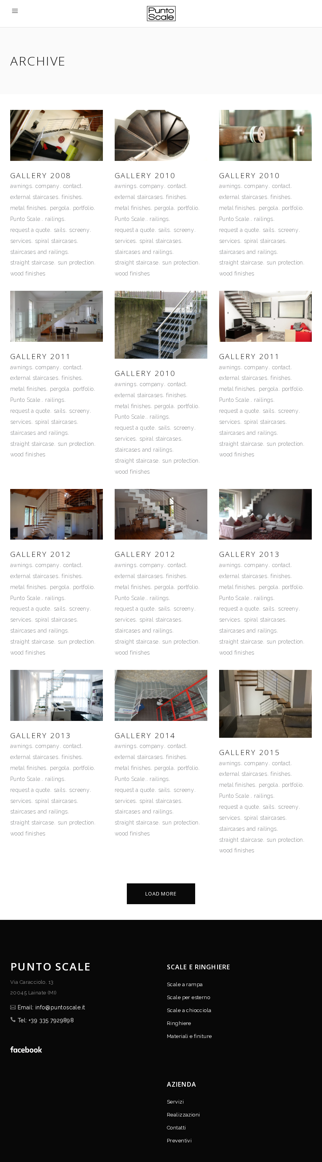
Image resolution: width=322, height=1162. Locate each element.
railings (54, 219)
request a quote (30, 230)
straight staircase (32, 262)
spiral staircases (56, 241)
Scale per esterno (188, 997)
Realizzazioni (183, 1115)
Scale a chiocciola (189, 1010)
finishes (71, 197)
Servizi (175, 1102)
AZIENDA (181, 1084)
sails (60, 230)
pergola (59, 208)
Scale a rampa (185, 984)
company (47, 186)
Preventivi (179, 1141)
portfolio (83, 208)
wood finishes (27, 273)
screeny (79, 230)
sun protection (76, 262)
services (20, 241)
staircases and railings (39, 252)
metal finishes (28, 208)
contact (72, 186)
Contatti (176, 1128)
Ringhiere (179, 1023)
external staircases (34, 197)
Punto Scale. (26, 219)
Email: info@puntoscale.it (51, 1007)
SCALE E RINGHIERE (198, 967)
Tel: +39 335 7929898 (46, 1020)
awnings (21, 186)
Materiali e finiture (189, 1036)
